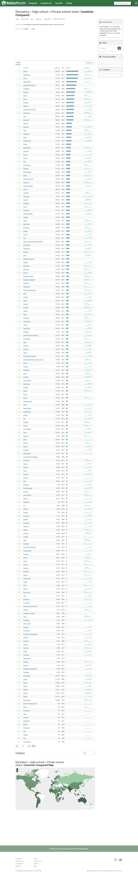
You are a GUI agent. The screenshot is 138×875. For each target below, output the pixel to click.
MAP (26, 29)
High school (47, 19)
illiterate (111, 33)
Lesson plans (19, 863)
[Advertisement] (55, 44)
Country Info (24, 19)
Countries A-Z (19, 861)
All (119, 48)
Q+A (33, 29)
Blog (35, 866)
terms (120, 871)
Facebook (115, 860)
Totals (17, 62)
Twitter (120, 860)
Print (136, 4)
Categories (33, 3)
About (35, 859)
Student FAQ (37, 861)
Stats (32, 19)
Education (39, 19)
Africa (112, 27)
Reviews (17, 866)
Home (17, 19)
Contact (36, 863)
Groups (69, 3)
